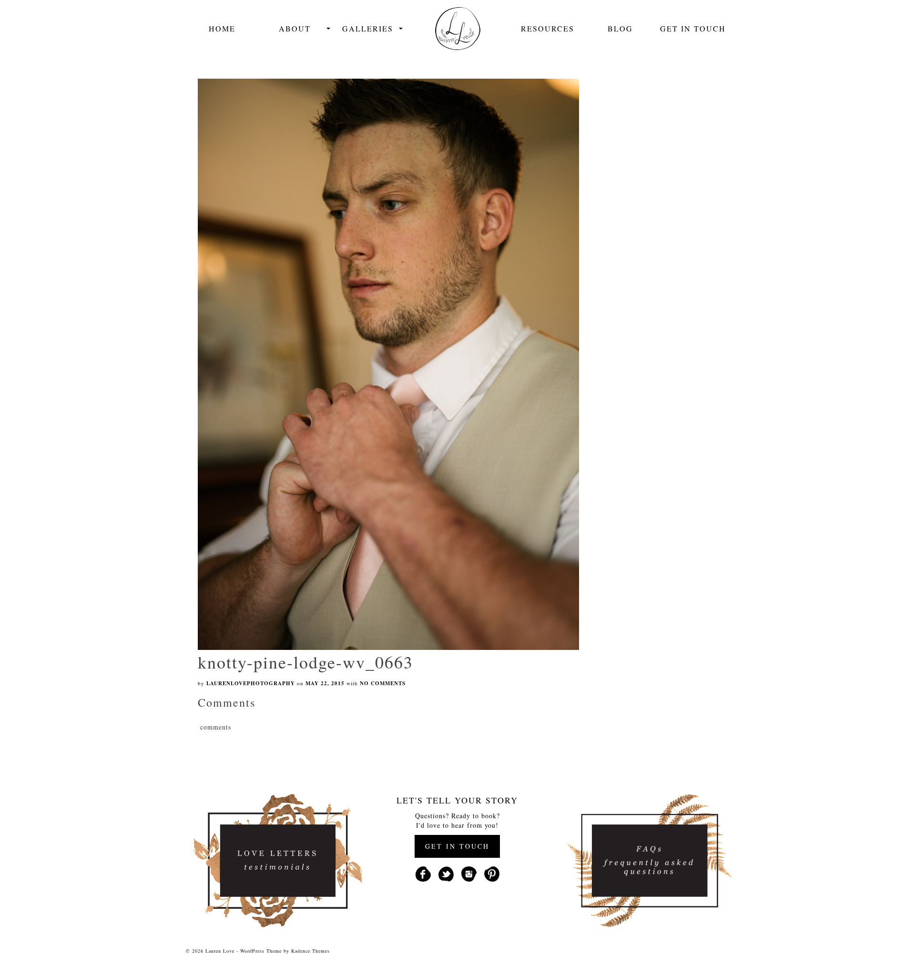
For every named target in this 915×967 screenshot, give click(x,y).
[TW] (446, 873)
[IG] (469, 873)
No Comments (383, 683)
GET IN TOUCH (457, 846)
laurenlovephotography (250, 683)
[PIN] (491, 873)
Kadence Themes (310, 950)
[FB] (423, 873)
